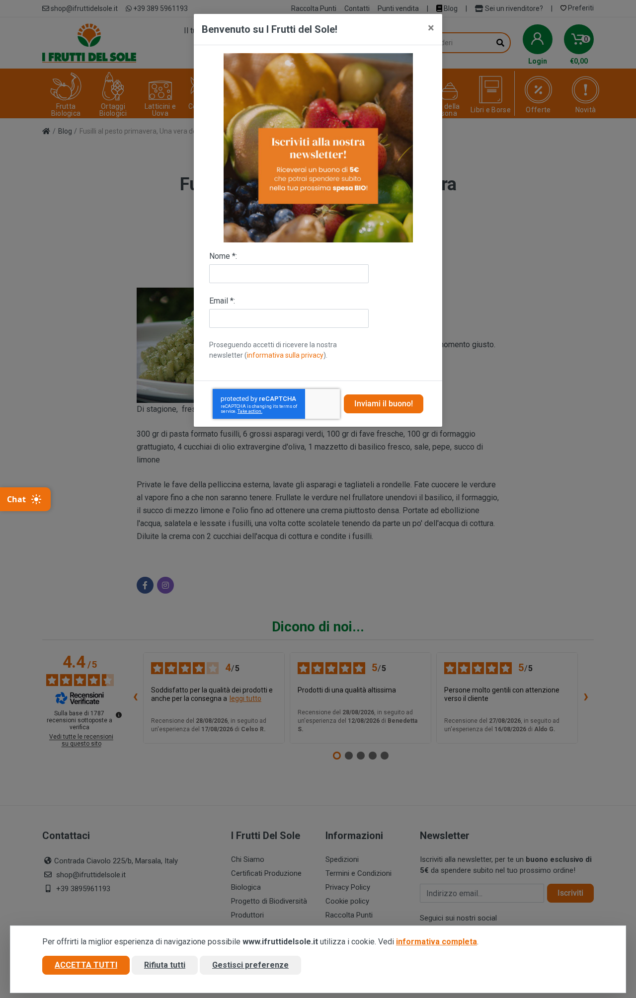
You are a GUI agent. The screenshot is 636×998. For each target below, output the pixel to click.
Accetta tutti (86, 965)
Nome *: (223, 256)
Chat (16, 499)
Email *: (222, 301)
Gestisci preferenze (250, 965)
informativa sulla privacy (285, 355)
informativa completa (436, 941)
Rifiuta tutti (164, 965)
